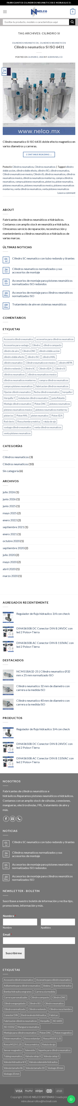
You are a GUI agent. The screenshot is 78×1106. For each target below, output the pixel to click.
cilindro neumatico (59, 170)
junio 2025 (9, 506)
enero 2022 (10, 520)
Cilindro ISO (35, 1003)
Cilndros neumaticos (53, 43)
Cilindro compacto (39, 997)
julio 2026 (9, 492)
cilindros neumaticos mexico (42, 374)
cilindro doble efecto (26, 170)
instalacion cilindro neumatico (33, 398)
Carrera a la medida (45, 991)
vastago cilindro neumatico (17, 427)
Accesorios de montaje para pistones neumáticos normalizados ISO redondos (42, 282)
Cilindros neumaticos (25, 43)
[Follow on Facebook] (6, 819)
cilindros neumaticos (55, 174)
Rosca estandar (32, 1038)
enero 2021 (10, 534)
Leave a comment (66, 192)
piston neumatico (64, 181)
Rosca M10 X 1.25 (52, 1038)
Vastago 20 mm (55, 1068)
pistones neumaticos (13, 185)
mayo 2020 (10, 562)
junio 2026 (9, 499)
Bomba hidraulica (62, 985)
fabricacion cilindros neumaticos (52, 386)
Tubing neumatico (13, 1056)
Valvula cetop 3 (32, 1056)
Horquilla (45, 1021)
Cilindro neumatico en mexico (17, 174)
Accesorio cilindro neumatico (18, 339)
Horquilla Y (9, 398)
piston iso (50, 181)
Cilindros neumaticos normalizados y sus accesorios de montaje (37, 270)
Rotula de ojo (48, 1044)
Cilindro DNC (29, 351)
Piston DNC (40, 403)
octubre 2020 (11, 541)
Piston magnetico (63, 1032)
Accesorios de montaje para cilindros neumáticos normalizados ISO (42, 294)
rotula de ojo (49, 421)
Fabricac (53, 1015)
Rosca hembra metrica (28, 421)
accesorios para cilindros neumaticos (54, 339)
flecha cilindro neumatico (46, 392)
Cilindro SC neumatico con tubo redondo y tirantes (43, 258)
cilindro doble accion (49, 351)
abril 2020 (9, 569)
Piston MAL (22, 415)
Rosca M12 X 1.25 (12, 1044)
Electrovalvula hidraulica (33, 1015)
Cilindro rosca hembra (60, 1009)
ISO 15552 (9, 1026)
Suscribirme (14, 953)
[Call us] (19, 819)
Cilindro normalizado (14, 1009)
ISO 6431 (57, 1021)
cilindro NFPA (65, 362)
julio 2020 (9, 555)
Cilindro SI (38, 174)
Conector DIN (11, 1015)
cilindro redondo (12, 368)
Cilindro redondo (37, 1009)
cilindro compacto (52, 345)
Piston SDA (57, 415)
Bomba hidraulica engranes (18, 991)
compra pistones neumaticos (29, 181)
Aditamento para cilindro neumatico (22, 985)
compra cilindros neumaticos (53, 380)
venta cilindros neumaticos (27, 189)
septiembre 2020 (13, 548)
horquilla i (67, 392)
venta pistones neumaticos (55, 189)
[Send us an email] (13, 819)
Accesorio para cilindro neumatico (53, 979)
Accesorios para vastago (16, 345)
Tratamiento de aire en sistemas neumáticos (39, 304)
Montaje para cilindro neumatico (20, 1032)
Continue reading (39, 154)
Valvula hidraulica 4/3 (15, 1062)
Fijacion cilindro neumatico (17, 392)
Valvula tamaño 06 (13, 1068)
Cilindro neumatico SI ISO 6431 (39, 47)
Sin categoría (11, 471)
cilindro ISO (44, 170)
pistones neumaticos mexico (38, 185)
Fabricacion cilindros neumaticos (20, 1021)
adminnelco (55, 57)
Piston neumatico (12, 1038)
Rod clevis (9, 421)
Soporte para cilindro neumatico (54, 1050)
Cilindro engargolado (14, 1003)
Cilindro (36, 345)
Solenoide (30, 1050)
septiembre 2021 (13, 527)
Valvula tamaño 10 (35, 1068)
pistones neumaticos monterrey (51, 409)
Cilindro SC (29, 368)
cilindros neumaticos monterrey (39, 178)
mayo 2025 (10, 513)
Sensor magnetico (13, 1050)
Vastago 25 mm (11, 1073)
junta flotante (58, 398)
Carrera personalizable (15, 997)
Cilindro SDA (45, 368)
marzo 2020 (10, 576)
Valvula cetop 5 (51, 1056)
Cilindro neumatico (53, 1003)
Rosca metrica (32, 1044)
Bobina (46, 985)
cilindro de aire (11, 351)
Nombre (9, 915)
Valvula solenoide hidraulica (43, 1062)
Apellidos (46, 927)
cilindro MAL (49, 357)
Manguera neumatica (28, 1026)
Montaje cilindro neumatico (17, 403)
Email (7, 934)
